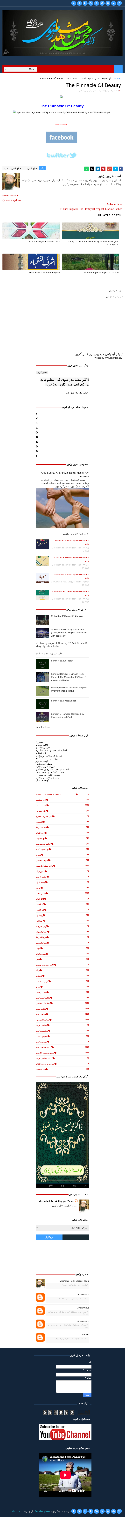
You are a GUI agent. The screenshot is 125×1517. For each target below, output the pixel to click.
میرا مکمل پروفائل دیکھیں (64, 1205)
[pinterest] (107, 3)
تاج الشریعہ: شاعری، (43, 844)
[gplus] (90, 3)
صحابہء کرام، (41, 954)
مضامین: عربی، (41, 1025)
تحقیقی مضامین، (42, 860)
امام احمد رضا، (41, 827)
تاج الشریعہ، (105, 78)
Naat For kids (42, 727)
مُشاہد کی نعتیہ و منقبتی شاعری (51, 750)
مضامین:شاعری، (42, 1031)
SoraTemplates (42, 1511)
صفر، (38, 959)
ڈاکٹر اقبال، (40, 899)
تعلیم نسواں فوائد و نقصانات (49, 653)
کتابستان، (39, 976)
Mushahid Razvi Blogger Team (56, 1201)
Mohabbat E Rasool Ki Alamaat (67, 616)
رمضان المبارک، (41, 931)
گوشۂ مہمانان (42, 780)
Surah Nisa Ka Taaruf (62, 660)
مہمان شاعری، (41, 1041)
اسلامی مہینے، (41, 805)
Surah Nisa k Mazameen (63, 700)
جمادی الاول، (40, 882)
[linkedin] (85, 3)
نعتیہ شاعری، (41, 1069)
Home (117, 78)
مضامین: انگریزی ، (42, 1019)
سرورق (39, 741)
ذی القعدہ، (40, 910)
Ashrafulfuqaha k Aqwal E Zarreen (101, 273)
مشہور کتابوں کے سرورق (48, 774)
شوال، (38, 948)
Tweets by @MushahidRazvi (108, 357)
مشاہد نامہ (16, 1511)
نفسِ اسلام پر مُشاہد (46, 766)
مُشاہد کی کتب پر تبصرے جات (50, 772)
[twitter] (113, 3)
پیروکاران (49, 1237)
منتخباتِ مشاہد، (42, 1036)
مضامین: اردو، (41, 1014)
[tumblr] (79, 3)
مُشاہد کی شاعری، (43, 998)
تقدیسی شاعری (43, 747)
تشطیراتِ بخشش (44, 763)
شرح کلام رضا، (41, 937)
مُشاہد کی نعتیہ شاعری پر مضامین (52, 769)
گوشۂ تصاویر (42, 761)
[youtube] (96, 3)
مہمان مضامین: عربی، (44, 1058)
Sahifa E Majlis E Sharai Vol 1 (44, 242)
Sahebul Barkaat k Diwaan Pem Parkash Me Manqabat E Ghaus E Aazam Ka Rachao (68, 677)
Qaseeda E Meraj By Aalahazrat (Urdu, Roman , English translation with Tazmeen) (69, 632)
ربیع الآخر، (39, 921)
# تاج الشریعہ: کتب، (12, 168)
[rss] (73, 3)
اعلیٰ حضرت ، (41, 811)
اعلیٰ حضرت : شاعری (44, 816)
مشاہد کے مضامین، (43, 1003)
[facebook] (119, 3)
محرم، (38, 986)
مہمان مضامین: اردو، (43, 1047)
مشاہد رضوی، (41, 992)
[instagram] (102, 3)
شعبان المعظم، (41, 943)
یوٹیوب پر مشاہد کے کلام (47, 758)
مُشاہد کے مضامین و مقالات (49, 755)
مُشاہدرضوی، (41, 1009)
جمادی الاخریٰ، (41, 877)
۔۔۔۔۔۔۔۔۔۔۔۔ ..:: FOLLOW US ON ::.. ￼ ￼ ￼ (56, 794)
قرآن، (38, 970)
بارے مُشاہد (41, 752)
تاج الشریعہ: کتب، (89, 78)
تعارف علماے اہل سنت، (44, 866)
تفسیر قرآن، (40, 871)
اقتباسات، (39, 822)
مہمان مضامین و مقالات (47, 777)
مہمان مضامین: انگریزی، (45, 1053)
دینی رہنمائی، (72, 78)
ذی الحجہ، (39, 904)
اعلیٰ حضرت (42, 744)
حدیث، (38, 888)
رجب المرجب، (41, 926)
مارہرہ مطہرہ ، (42, 981)
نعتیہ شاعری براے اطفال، (45, 1064)
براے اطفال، (40, 833)
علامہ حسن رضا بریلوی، (45, 965)
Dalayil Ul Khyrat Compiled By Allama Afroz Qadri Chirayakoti (93, 243)
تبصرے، (38, 855)
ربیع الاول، (39, 915)
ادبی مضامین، (41, 800)
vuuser (85, 1334)
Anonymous (83, 1294)
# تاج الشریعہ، (31, 168)
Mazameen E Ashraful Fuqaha (44, 273)
